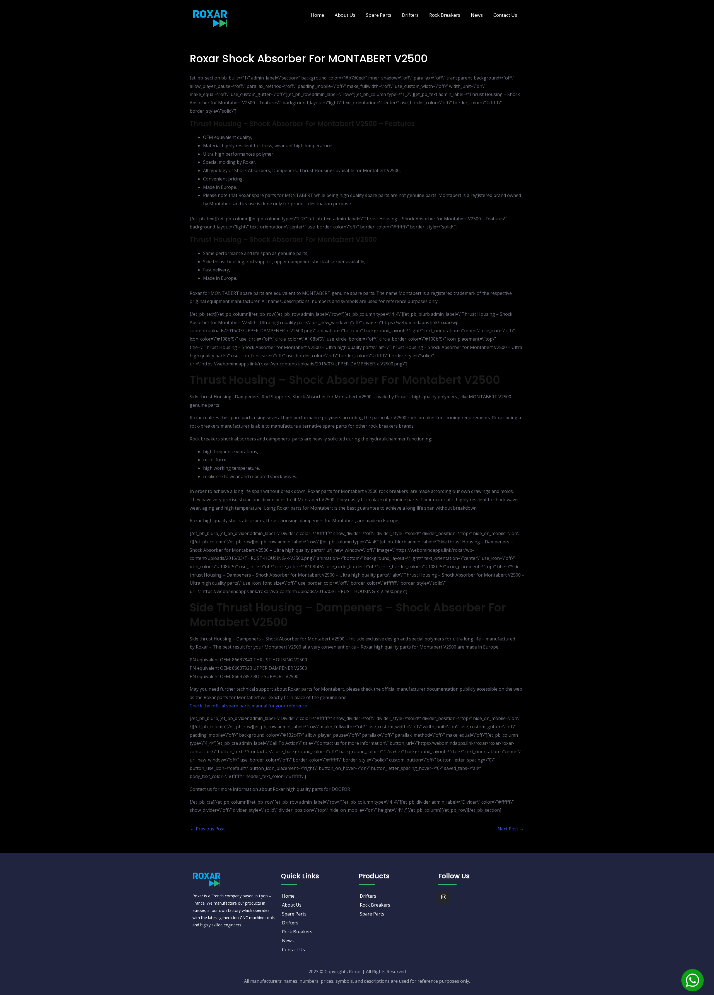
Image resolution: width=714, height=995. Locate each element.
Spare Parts (378, 15)
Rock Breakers (444, 15)
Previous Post (207, 829)
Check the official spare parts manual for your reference (248, 706)
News (477, 15)
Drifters (410, 15)
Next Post (511, 829)
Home (317, 15)
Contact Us (505, 15)
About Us (345, 15)
